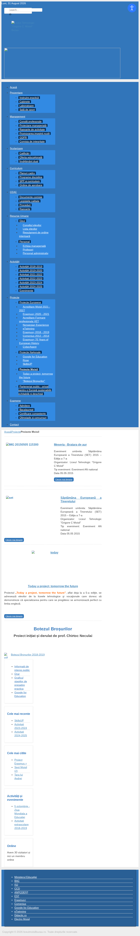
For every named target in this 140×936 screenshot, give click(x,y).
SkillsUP (19, 720)
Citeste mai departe (63, 479)
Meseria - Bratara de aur (70, 444)
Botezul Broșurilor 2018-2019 (28, 654)
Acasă (7, 431)
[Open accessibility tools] (132, 8)
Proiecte (16, 431)
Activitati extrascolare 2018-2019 (21, 824)
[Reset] (10, 14)
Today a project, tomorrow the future (53, 586)
